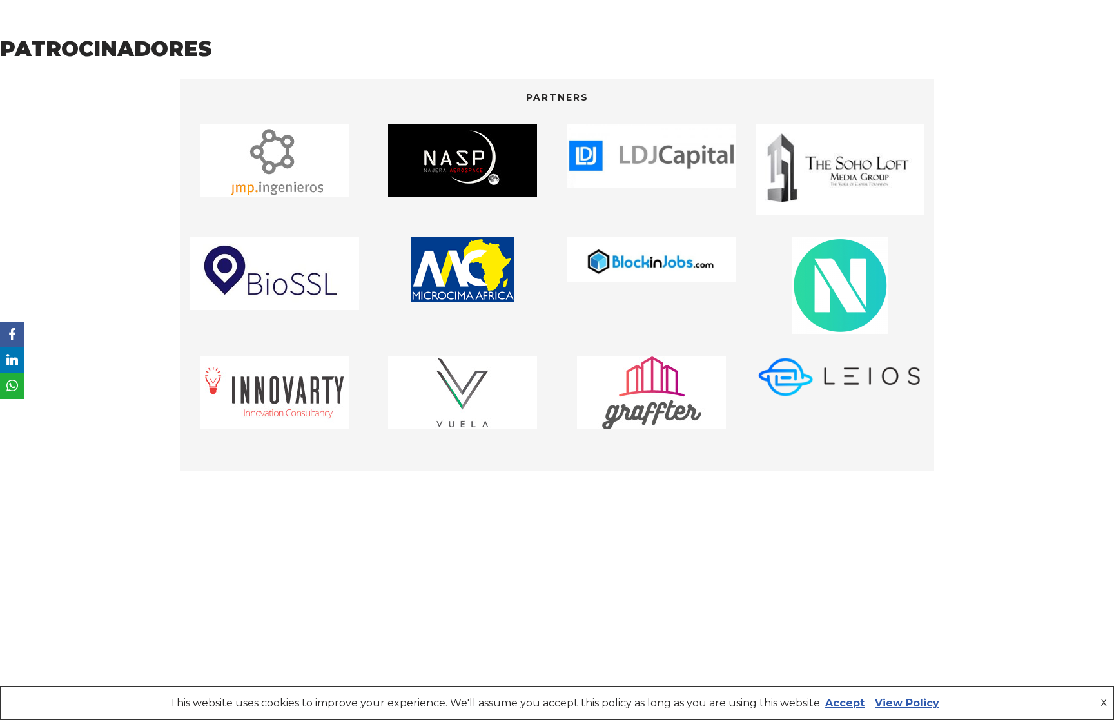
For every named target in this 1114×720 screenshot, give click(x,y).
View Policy (907, 703)
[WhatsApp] (12, 386)
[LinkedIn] (12, 360)
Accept (845, 703)
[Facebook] (12, 334)
